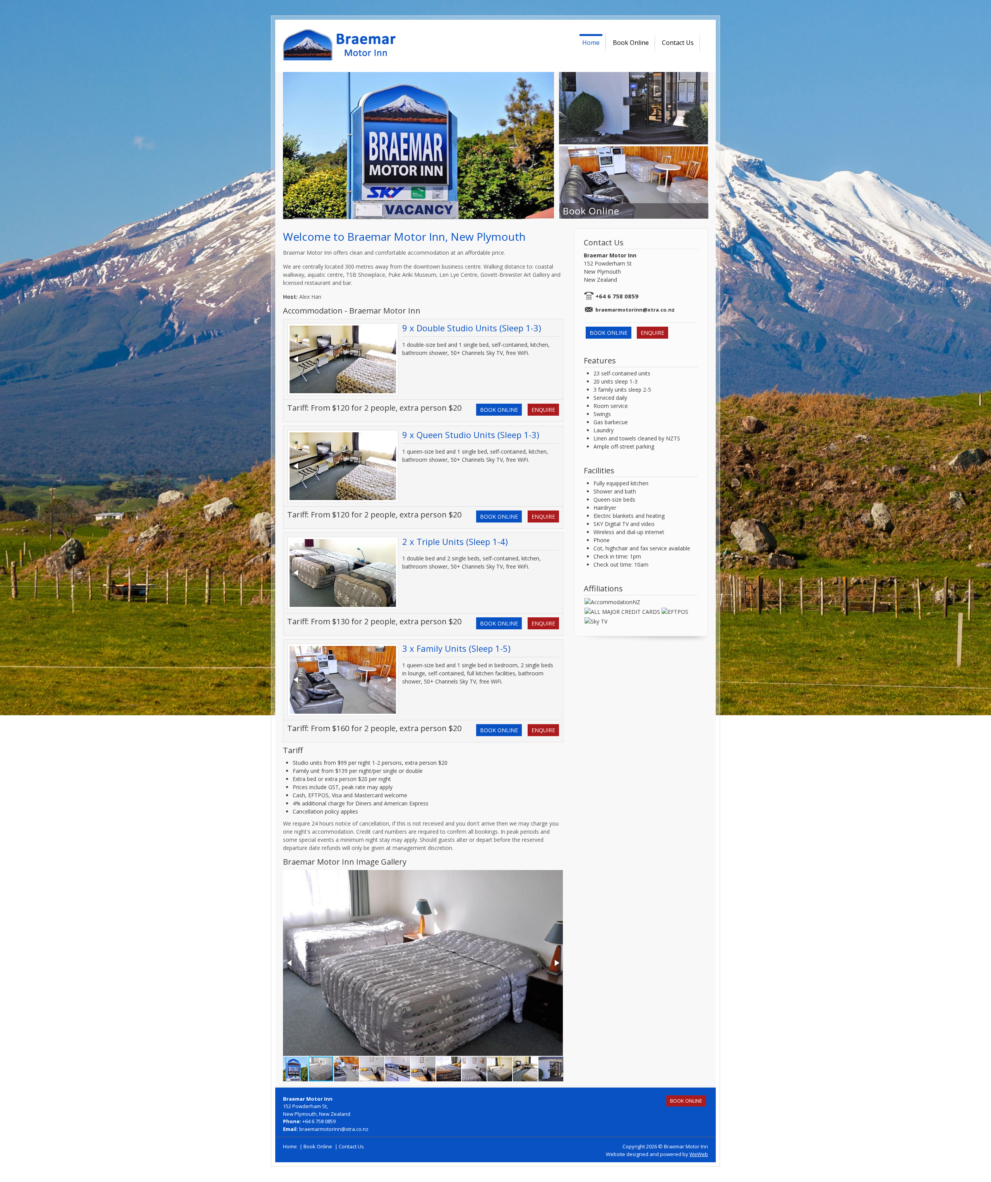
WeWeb (698, 1154)
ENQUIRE (543, 409)
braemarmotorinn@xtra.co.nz (635, 309)
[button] (389, 359)
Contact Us (678, 42)
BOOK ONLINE (499, 409)
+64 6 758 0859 (616, 296)
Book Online (631, 42)
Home (591, 42)
